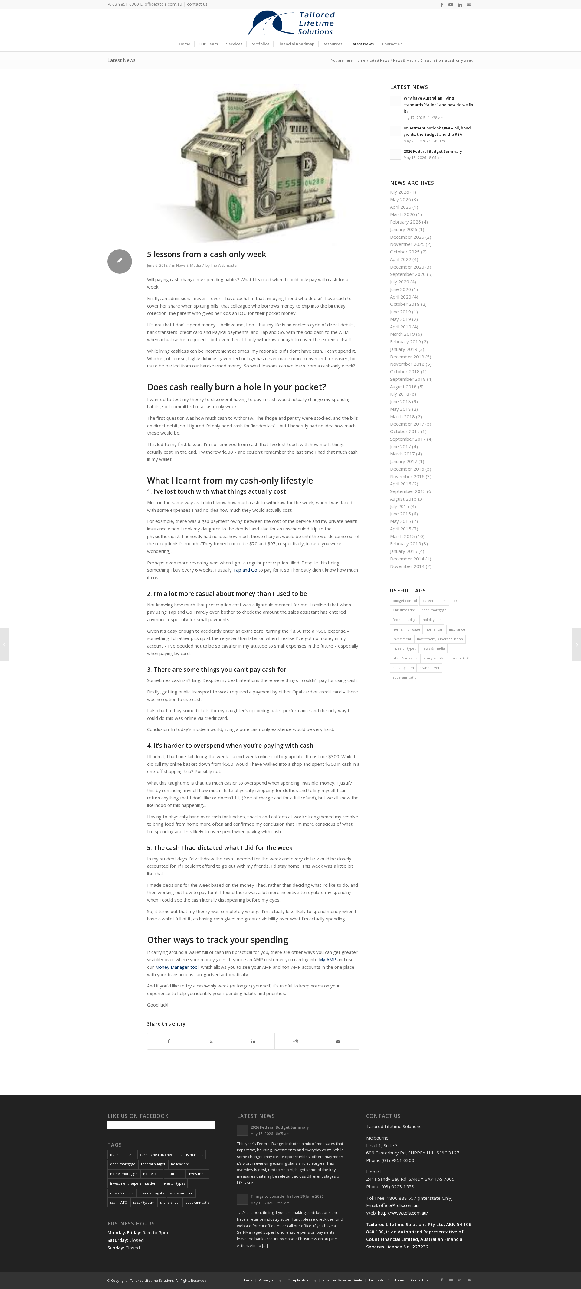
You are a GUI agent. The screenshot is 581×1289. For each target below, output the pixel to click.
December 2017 (407, 424)
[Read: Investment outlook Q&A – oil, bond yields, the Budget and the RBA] (395, 131)
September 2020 (408, 274)
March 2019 (402, 334)
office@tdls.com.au (163, 4)
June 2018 (400, 401)
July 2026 (399, 192)
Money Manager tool (177, 967)
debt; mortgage (433, 610)
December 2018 (407, 357)
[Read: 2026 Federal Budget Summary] (395, 154)
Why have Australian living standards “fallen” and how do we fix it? (438, 104)
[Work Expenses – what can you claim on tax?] (4, 644)
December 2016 (407, 469)
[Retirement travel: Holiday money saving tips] (576, 644)
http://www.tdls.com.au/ (403, 1213)
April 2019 (400, 327)
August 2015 (403, 499)
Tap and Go (245, 570)
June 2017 (400, 446)
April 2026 (400, 207)
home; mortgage (406, 629)
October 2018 (405, 371)
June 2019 (400, 311)
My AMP (327, 959)
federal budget (405, 619)
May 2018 (400, 409)
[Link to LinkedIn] (459, 4)
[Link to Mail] (469, 4)
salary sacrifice (435, 658)
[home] (253, 165)
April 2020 (400, 297)
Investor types (404, 648)
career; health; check (440, 600)
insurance (457, 629)
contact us (197, 4)
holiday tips (432, 619)
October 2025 (405, 252)
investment (402, 639)
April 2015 (400, 529)
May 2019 (400, 319)
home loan (434, 629)
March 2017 (402, 454)
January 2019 (403, 349)
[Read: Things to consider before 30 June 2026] (242, 1199)
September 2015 (408, 491)
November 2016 (407, 476)
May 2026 (400, 199)
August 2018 (403, 386)
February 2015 (405, 543)
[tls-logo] (290, 22)
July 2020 (399, 282)
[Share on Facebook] (168, 1041)
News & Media (188, 265)
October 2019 (405, 304)
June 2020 (400, 289)
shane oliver (430, 667)
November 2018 (407, 364)
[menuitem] (184, 43)
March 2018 (402, 416)
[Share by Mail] (338, 1041)
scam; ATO (461, 658)
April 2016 (400, 484)
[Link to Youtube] (450, 4)
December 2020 (407, 267)
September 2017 (408, 439)
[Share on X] (211, 1041)
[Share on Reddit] (296, 1041)
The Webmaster (224, 265)
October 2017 (405, 431)
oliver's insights (405, 658)
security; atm (403, 667)
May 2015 (400, 521)
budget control (405, 600)
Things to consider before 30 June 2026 (287, 1196)
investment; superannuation (440, 639)
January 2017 (403, 461)
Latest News (121, 60)
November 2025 (407, 244)
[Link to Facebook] (441, 4)
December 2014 (407, 559)
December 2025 (407, 237)
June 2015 (400, 514)
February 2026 (405, 222)
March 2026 (402, 214)
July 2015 (399, 506)
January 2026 (403, 229)
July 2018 (399, 394)
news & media (433, 648)
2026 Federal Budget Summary (433, 151)
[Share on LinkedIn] (253, 1041)
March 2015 (402, 536)
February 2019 (405, 341)
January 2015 (403, 551)
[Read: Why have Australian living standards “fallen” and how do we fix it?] (395, 101)
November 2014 (407, 566)
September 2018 (408, 379)
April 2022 (400, 259)
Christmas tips (404, 610)
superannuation (406, 677)
